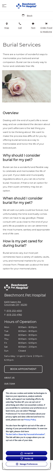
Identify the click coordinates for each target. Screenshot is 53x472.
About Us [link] (9, 377)
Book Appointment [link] (23, 369)
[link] (26, 5)
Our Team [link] (9, 383)
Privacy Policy (30, 419)
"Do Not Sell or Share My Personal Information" (25, 434)
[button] (4, 5)
